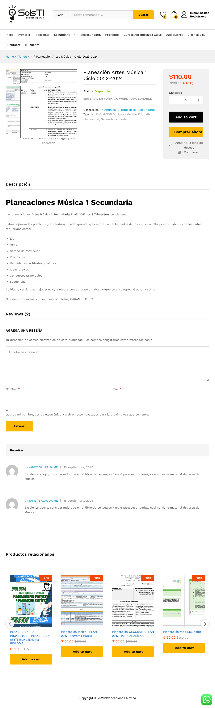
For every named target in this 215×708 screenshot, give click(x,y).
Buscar (143, 14)
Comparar (191, 152)
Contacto (14, 44)
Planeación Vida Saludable (182, 631)
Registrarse (198, 16)
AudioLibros (174, 34)
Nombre (13, 389)
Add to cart (186, 117)
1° (101, 109)
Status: (88, 91)
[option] (13, 76)
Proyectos (112, 34)
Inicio (9, 34)
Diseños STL (196, 34)
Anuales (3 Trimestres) (120, 109)
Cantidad (175, 92)
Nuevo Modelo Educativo (134, 114)
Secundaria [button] (62, 34)
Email (116, 389)
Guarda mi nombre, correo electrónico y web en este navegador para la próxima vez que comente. (77, 414)
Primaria (24, 34)
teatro (123, 119)
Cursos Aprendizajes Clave (143, 34)
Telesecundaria (90, 34)
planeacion (91, 119)
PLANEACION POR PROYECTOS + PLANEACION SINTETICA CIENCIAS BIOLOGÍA (30, 637)
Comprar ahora (188, 132)
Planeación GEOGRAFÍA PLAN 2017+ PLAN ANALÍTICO (133, 633)
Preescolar (42, 34)
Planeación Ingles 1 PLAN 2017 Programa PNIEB (79, 633)
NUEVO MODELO (103, 114)
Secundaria (146, 109)
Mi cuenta (32, 44)
